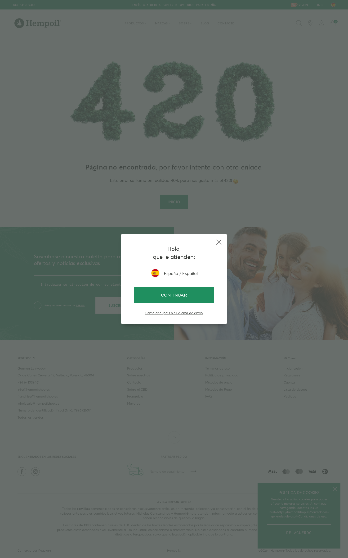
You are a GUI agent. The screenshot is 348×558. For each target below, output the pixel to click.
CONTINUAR (174, 295)
